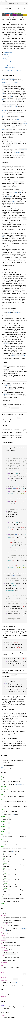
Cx (1, 932)
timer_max (3, 900)
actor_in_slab (4, 783)
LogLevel (3, 993)
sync (2, 764)
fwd (2, 813)
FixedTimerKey (4, 940)
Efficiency (5, 54)
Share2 (2, 972)
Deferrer (3, 935)
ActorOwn (3, 915)
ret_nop (3, 868)
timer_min (3, 903)
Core (2, 927)
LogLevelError (4, 950)
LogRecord (3, 955)
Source (2, 10)
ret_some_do (4, 883)
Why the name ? (9, 67)
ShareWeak (4, 980)
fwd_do (3, 816)
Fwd (2, 944)
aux (2, 759)
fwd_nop (3, 821)
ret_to (2, 893)
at (1, 799)
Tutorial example (7, 61)
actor (2, 779)
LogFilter (3, 947)
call (2, 804)
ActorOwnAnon (4, 918)
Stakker (3, 984)
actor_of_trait (4, 789)
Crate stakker (13, 4)
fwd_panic (3, 826)
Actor (2, 912)
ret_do (2, 853)
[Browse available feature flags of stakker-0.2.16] (9, 1)
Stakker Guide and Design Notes (13, 70)
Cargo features (7, 57)
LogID (2, 1015)
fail (2, 809)
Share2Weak (4, 977)
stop (2, 896)
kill (2, 839)
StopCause (3, 996)
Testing (5, 59)
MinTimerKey (4, 962)
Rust (25, 1)
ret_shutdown (4, 878)
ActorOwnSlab (4, 923)
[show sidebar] (1, 3)
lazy (2, 843)
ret (1, 849)
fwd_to (2, 831)
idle (2, 834)
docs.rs (21, 1)
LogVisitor (3, 1005)
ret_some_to (4, 888)
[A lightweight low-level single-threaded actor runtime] (3, 1)
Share (2, 969)
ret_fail (3, 858)
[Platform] (7, 1)
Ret (2, 965)
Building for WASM (8, 65)
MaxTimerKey (4, 959)
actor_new (3, 786)
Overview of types (7, 52)
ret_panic (3, 873)
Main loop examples (8, 63)
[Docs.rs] (1, 1)
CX (1, 776)
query (2, 846)
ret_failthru (4, 863)
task (2, 767)
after (2, 794)
